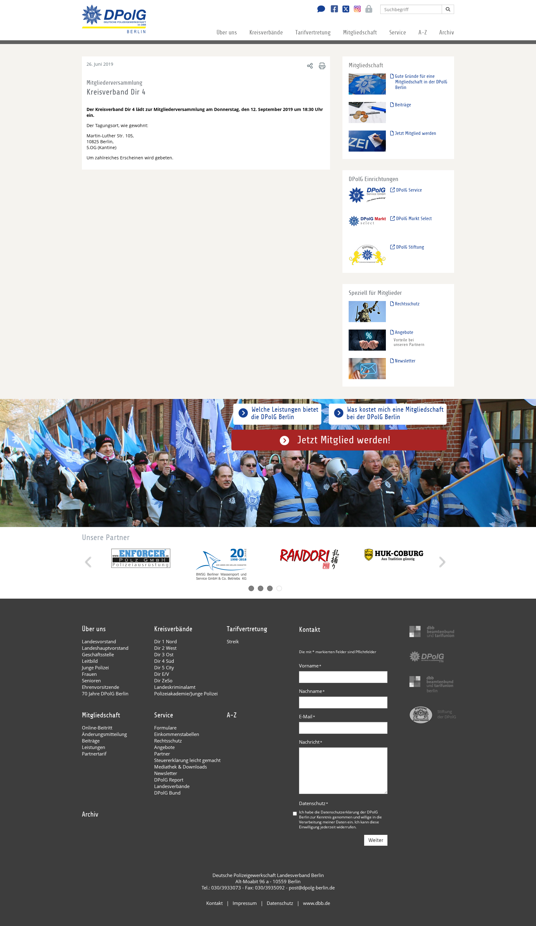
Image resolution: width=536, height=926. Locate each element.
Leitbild (90, 661)
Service (397, 32)
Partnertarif (94, 754)
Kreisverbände (266, 32)
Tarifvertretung (313, 32)
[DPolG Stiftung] (367, 254)
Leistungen (93, 747)
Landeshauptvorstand (105, 648)
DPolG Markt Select (413, 218)
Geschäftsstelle (98, 654)
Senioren (91, 680)
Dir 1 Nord (165, 641)
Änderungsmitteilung (104, 734)
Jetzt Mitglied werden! (344, 440)
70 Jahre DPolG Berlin (105, 693)
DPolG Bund (167, 793)
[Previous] (89, 562)
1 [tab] (251, 588)
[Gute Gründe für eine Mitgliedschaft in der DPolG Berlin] (367, 84)
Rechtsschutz (406, 304)
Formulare (165, 727)
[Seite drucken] (321, 65)
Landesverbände (172, 786)
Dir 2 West (165, 648)
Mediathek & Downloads (180, 767)
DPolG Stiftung (409, 247)
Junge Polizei (95, 667)
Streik (233, 641)
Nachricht (310, 742)
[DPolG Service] (367, 197)
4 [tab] (279, 588)
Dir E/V (161, 674)
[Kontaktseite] (319, 10)
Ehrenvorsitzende (100, 687)
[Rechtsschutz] (367, 311)
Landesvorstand (99, 641)
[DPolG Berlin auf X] (343, 10)
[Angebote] (367, 340)
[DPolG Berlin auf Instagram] (355, 9)
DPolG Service (408, 190)
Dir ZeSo (163, 680)
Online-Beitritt (97, 727)
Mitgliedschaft (360, 32)
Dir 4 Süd (164, 661)
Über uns (227, 32)
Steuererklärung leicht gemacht (187, 760)
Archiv (446, 32)
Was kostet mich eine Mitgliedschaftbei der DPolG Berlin (395, 413)
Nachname (312, 691)
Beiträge (402, 105)
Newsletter (404, 361)
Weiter (375, 840)
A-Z (422, 32)
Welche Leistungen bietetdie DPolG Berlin (284, 413)
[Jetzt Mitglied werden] (367, 141)
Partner (162, 754)
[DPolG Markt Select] (367, 226)
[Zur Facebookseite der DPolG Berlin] (332, 10)
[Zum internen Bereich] (367, 10)
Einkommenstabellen (176, 734)
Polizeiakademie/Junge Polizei (186, 693)
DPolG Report (168, 780)
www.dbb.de (316, 903)
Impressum (245, 903)
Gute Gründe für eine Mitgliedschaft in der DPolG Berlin (420, 81)
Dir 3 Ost (163, 654)
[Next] (441, 562)
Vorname (310, 665)
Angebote (403, 332)
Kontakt (214, 903)
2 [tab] (260, 588)
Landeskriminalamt (174, 687)
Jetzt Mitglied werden (415, 133)
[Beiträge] (367, 112)
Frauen (89, 674)
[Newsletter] (367, 368)
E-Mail (307, 716)
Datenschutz (313, 803)
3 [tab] (270, 588)
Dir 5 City (164, 667)
